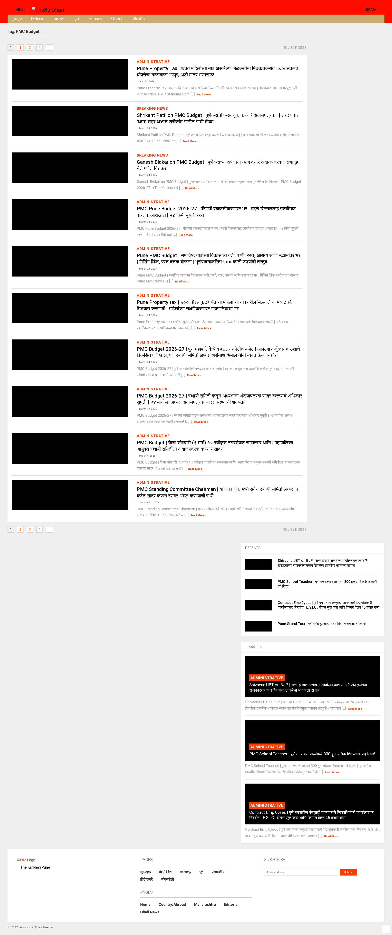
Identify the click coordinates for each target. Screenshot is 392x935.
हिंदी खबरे (116, 19)
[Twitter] (344, 9)
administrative (153, 61)
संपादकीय (95, 19)
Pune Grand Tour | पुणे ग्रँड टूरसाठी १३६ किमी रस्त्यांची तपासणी (322, 623)
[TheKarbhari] (46, 9)
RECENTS (253, 548)
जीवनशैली (139, 19)
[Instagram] (354, 9)
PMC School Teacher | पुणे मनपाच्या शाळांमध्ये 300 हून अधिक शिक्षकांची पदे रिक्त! (312, 753)
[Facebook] (360, 9)
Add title (255, 647)
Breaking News (152, 108)
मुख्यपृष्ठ (17, 19)
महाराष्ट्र (59, 19)
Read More (204, 94)
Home (145, 904)
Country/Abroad (172, 904)
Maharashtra (205, 904)
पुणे (77, 19)
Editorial (231, 904)
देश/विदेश (36, 19)
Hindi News (149, 912)
